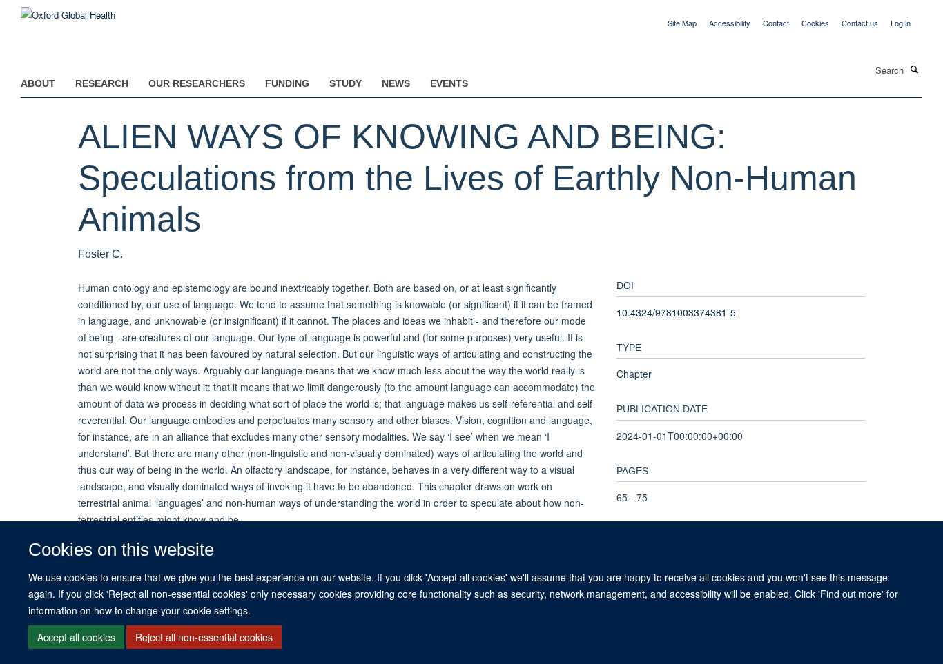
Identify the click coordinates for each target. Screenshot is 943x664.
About (38, 83)
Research (101, 83)
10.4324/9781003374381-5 (676, 312)
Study (345, 83)
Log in (901, 22)
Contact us (860, 22)
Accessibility (729, 22)
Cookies (815, 22)
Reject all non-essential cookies (204, 637)
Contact (776, 22)
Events (449, 83)
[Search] (914, 69)
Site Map (682, 22)
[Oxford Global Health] (68, 10)
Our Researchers (196, 83)
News (396, 83)
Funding (287, 83)
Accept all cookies (76, 637)
